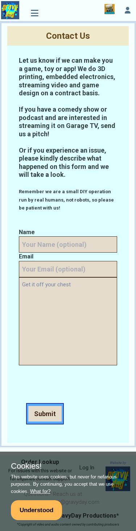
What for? (40, 491)
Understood (36, 510)
